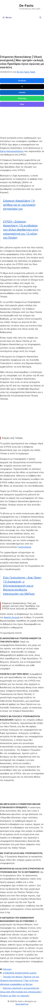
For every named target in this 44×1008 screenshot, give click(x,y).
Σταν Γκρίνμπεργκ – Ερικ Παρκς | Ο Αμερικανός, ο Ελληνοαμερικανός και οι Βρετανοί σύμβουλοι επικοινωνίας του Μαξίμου (22, 585)
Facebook (22, 80)
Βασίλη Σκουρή (12, 617)
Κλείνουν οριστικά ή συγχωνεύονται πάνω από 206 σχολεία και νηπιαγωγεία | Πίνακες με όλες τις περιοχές (21, 992)
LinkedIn (22, 92)
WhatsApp (22, 98)
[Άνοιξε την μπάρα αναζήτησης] (40, 17)
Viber (22, 104)
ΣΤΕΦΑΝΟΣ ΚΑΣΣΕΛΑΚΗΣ (16, 973)
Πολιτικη (7, 969)
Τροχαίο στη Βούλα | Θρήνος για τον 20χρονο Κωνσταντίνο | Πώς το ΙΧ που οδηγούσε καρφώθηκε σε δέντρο (19, 981)
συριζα (32, 973)
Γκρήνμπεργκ (24, 547)
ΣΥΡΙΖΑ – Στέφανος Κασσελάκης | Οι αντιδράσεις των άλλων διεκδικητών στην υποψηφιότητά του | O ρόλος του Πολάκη (20, 229)
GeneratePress (22, 1004)
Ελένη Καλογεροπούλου (12, 151)
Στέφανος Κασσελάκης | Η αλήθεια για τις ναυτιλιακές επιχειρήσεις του (19, 204)
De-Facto (26, 5)
